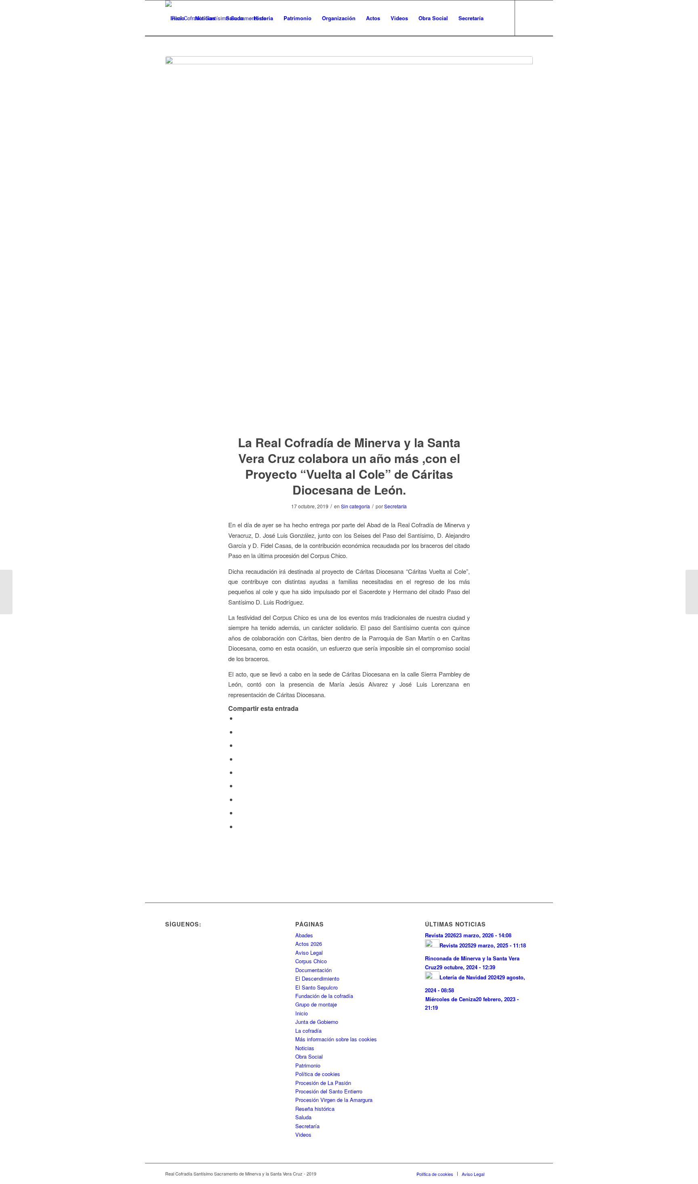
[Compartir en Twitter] (239, 731)
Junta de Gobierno (316, 1021)
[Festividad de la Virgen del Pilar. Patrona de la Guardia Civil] (6, 592)
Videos (303, 1134)
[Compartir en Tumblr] (239, 785)
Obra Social (309, 1056)
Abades (304, 935)
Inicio (301, 1013)
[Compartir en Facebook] (239, 718)
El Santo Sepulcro (316, 987)
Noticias (304, 1048)
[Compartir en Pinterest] (239, 759)
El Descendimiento (317, 978)
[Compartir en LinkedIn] (239, 772)
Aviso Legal (309, 952)
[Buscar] (497, 18)
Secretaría (395, 506)
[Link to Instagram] (192, 53)
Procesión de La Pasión (323, 1083)
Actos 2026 (308, 943)
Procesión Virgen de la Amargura (333, 1100)
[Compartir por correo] (239, 826)
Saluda (303, 1117)
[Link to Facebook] (168, 53)
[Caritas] (349, 240)
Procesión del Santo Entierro (328, 1091)
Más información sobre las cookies (336, 1039)
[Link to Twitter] (180, 53)
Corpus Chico (311, 961)
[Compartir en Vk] (239, 799)
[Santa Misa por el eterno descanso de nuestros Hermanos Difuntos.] (691, 592)
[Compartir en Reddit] (239, 812)
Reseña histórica (314, 1108)
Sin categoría (355, 506)
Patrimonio (307, 1065)
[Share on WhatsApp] (239, 745)
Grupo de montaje (316, 1004)
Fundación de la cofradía (324, 996)
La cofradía (308, 1030)
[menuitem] (177, 18)
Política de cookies (317, 1074)
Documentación (313, 970)
